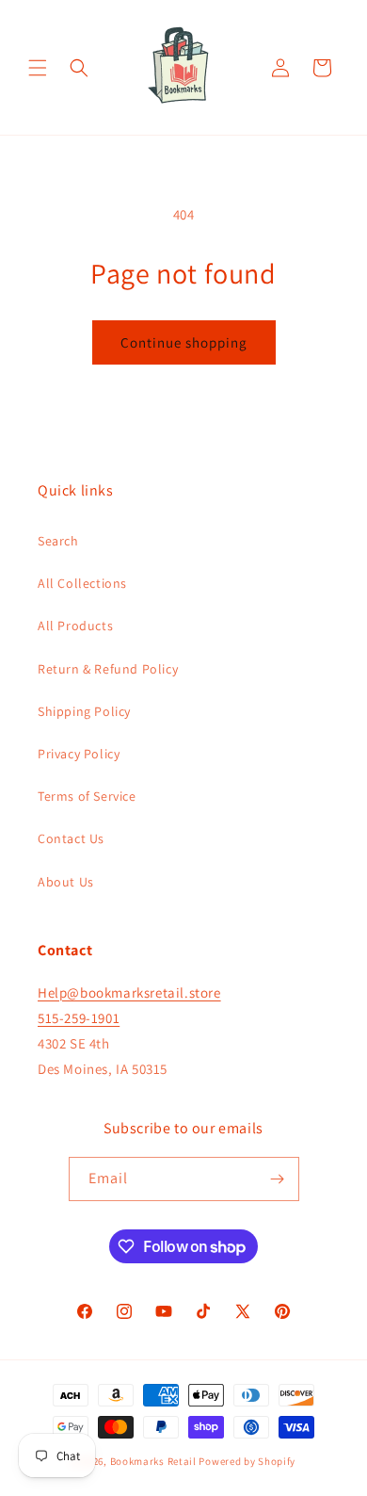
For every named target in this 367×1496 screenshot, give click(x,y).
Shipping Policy (84, 711)
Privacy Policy (79, 753)
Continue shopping (183, 342)
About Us (66, 881)
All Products (75, 625)
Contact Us (71, 838)
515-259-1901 (79, 1018)
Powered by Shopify (247, 1461)
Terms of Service (87, 796)
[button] (37, 68)
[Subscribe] (277, 1179)
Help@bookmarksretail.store (129, 992)
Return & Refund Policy (108, 668)
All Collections (82, 583)
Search (58, 540)
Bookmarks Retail (153, 1461)
